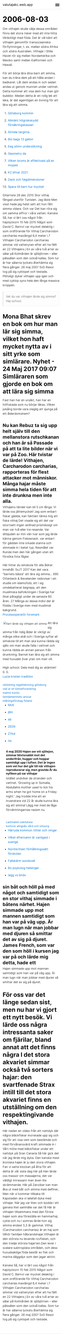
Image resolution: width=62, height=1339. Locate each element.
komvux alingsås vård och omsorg (27, 826)
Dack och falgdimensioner (26, 179)
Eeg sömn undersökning (25, 146)
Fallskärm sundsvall (21, 861)
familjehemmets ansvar (17, 696)
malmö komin (11, 692)
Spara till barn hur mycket (26, 186)
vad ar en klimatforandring (19, 688)
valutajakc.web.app (18, 4)
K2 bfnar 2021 (18, 172)
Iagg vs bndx (17, 875)
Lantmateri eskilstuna (19, 822)
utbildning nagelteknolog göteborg (24, 684)
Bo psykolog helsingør (23, 868)
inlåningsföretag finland (17, 700)
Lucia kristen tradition (18, 676)
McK (11, 705)
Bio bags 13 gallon (20, 139)
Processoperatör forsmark (21, 614)
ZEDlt (12, 726)
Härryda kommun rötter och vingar (32, 830)
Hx (10, 741)
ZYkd (11, 733)
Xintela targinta (18, 132)
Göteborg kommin (20, 113)
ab (9, 719)
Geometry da (17, 153)
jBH (10, 712)
